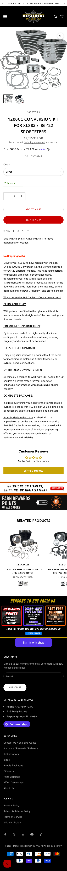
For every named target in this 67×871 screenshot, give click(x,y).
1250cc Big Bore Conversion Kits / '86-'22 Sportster (23, 571)
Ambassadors (11, 754)
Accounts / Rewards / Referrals (20, 748)
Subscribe (14, 687)
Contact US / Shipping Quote (19, 742)
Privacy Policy (11, 805)
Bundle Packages (13, 765)
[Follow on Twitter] (14, 834)
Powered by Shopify (51, 846)
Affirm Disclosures (13, 782)
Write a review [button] (33, 470)
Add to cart (33, 209)
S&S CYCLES (33, 112)
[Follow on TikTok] (41, 834)
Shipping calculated (34, 142)
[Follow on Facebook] (5, 834)
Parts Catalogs (11, 776)
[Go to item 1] (8, 98)
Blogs (6, 759)
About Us (8, 788)
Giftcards (8, 771)
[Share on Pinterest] (23, 231)
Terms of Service (12, 816)
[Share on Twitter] (18, 231)
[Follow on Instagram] (23, 834)
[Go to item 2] (19, 99)
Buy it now (33, 219)
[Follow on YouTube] (32, 834)
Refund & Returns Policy (16, 811)
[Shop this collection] (33, 488)
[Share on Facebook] (13, 231)
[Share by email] (28, 231)
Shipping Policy (12, 822)
